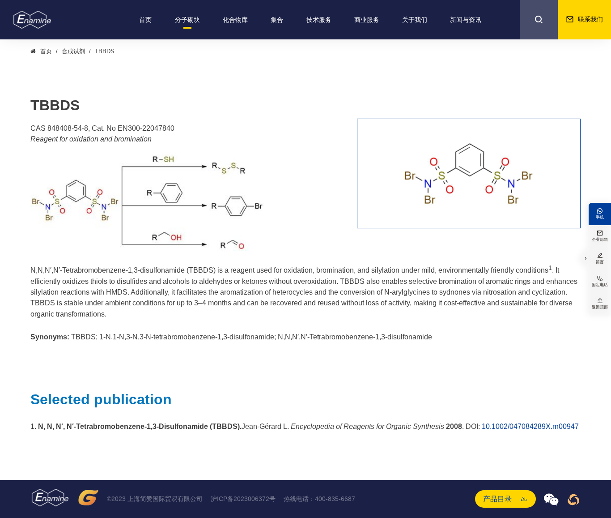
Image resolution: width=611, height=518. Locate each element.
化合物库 (235, 19)
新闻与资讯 (465, 19)
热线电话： (319, 498)
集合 (277, 19)
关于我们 (414, 19)
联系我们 (584, 19)
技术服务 (318, 19)
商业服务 (366, 19)
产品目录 (497, 499)
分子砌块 (187, 19)
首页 (145, 19)
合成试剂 (73, 51)
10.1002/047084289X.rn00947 (530, 426)
